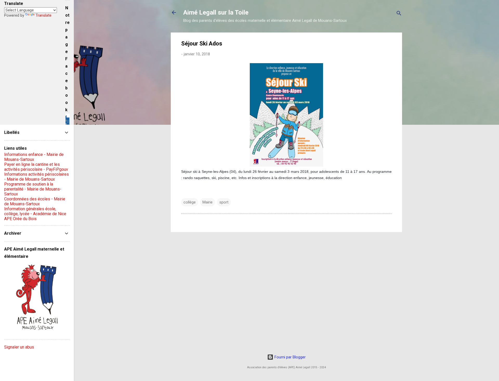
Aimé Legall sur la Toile (215, 12)
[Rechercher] (399, 14)
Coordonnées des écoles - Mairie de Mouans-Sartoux (34, 201)
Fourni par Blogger (289, 357)
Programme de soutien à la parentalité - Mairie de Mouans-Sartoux (32, 189)
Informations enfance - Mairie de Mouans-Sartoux (34, 157)
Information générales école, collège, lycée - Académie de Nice (35, 211)
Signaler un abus (19, 347)
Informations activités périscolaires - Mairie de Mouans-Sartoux (36, 177)
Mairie (207, 202)
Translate (43, 15)
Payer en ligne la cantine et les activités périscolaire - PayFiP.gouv (36, 167)
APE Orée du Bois (20, 218)
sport (223, 202)
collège (189, 202)
